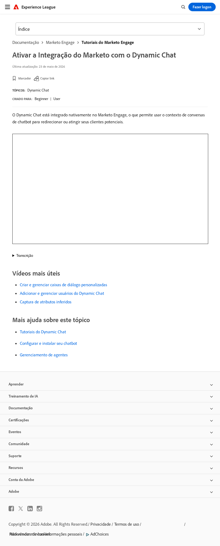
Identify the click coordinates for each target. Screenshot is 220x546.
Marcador (24, 78)
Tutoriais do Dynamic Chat (43, 331)
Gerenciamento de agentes (44, 354)
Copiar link (47, 78)
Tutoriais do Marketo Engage (108, 42)
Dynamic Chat (38, 90)
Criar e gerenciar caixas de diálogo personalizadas (63, 284)
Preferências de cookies (29, 534)
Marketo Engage (60, 42)
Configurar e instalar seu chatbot (48, 343)
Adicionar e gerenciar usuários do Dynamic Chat (62, 293)
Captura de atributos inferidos (45, 301)
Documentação (25, 42)
